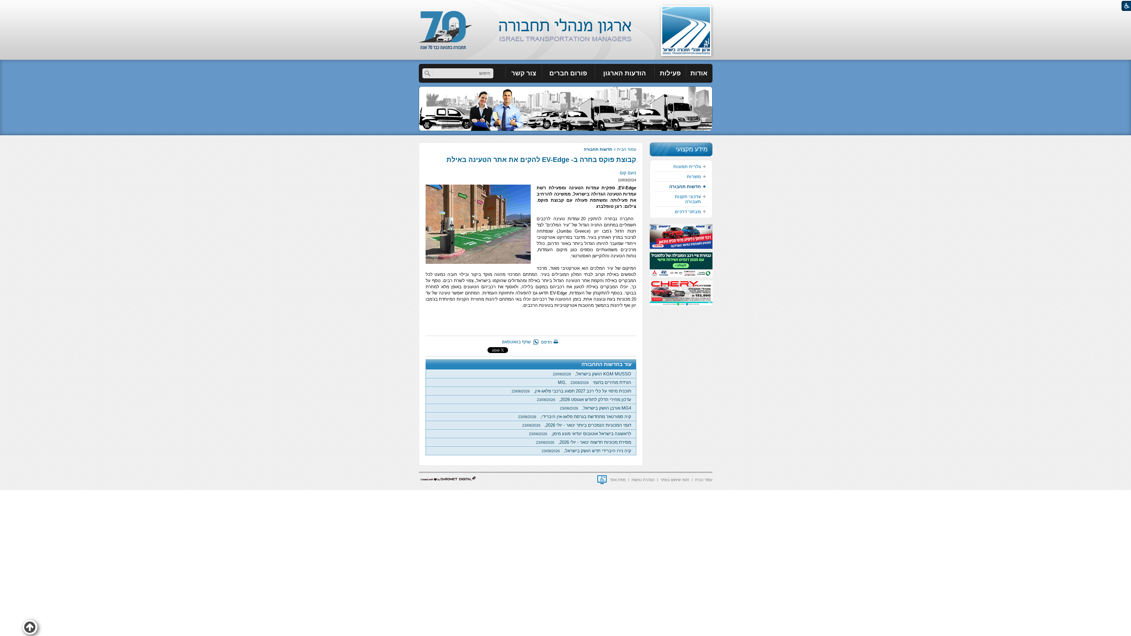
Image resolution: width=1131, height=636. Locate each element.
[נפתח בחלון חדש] (602, 479)
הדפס (546, 341)
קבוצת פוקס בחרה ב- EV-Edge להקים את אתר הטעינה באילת (541, 159)
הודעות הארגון (624, 73)
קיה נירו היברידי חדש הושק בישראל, (586, 450)
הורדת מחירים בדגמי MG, (594, 382)
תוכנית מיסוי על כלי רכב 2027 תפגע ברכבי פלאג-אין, (571, 390)
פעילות (670, 73)
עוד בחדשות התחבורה (606, 364)
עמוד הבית (626, 149)
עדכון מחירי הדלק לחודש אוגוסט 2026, (584, 399)
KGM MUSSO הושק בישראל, (592, 373)
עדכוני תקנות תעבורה (688, 199)
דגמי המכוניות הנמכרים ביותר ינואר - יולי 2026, (576, 425)
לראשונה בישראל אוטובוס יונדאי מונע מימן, (580, 433)
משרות (694, 176)
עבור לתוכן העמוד (565, 5)
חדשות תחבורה (598, 149)
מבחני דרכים (688, 211)
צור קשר (523, 73)
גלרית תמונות (687, 166)
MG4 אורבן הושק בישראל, (595, 407)
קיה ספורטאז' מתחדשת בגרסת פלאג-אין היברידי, (574, 416)
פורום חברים (568, 73)
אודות (698, 73)
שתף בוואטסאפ (516, 341)
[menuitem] (699, 73)
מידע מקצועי (691, 149)
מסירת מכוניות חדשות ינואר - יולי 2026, (583, 442)
